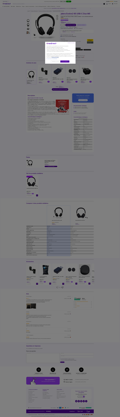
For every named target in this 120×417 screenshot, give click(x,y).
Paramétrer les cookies (55, 61)
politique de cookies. (55, 57)
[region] (60, 53)
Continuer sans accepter (71, 42)
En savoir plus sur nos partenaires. (51, 58)
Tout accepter (64, 61)
